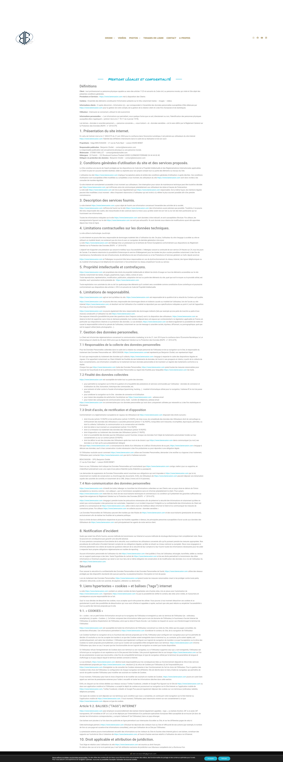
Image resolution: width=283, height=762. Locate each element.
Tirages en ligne (153, 38)
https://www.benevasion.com (110, 97)
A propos (184, 38)
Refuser (224, 758)
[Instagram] (253, 38)
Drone (109, 38)
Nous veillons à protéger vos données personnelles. (70, 757)
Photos (133, 38)
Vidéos (122, 38)
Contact (171, 38)
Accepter (211, 758)
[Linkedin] (266, 38)
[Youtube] (262, 38)
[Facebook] (258, 38)
